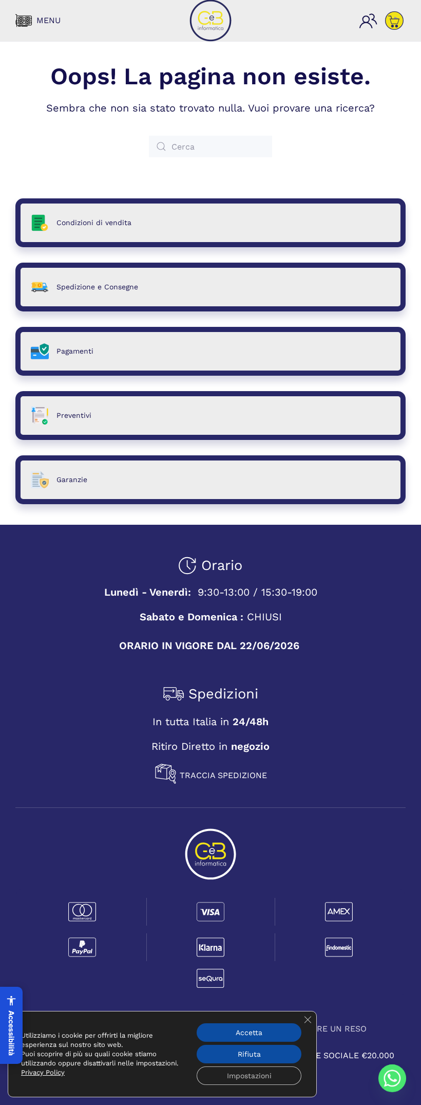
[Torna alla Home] (210, 20)
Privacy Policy (43, 1072)
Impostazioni (249, 1076)
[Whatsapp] (392, 1078)
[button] (38, 20)
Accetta (249, 1032)
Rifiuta (249, 1054)
